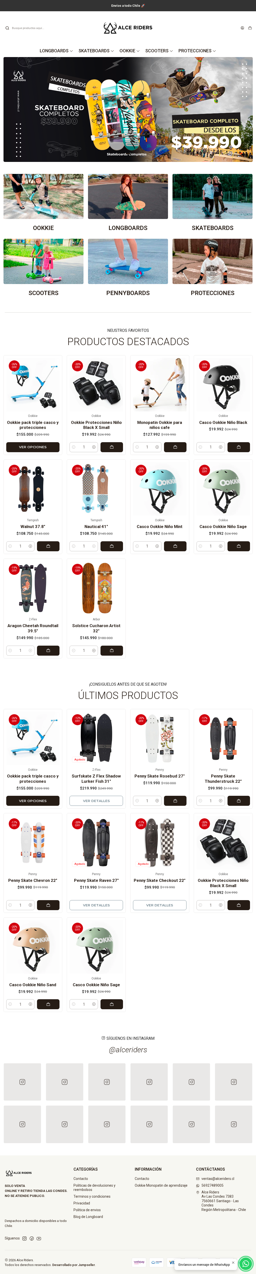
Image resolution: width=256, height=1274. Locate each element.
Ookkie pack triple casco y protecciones (32, 425)
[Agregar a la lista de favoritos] (55, 383)
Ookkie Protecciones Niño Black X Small (96, 425)
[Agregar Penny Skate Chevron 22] (48, 905)
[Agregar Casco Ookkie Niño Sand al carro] (48, 1004)
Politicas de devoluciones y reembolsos (95, 1187)
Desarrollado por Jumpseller (73, 1265)
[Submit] (7, 28)
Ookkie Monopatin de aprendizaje (161, 1185)
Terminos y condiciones (92, 1196)
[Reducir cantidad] (74, 447)
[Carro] (250, 28)
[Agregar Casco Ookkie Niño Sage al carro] (239, 546)
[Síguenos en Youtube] (38, 1238)
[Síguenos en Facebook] (31, 1238)
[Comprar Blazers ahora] (128, 109)
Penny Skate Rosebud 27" (159, 776)
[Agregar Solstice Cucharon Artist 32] (111, 651)
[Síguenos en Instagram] (24, 1238)
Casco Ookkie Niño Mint (159, 526)
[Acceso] (242, 28)
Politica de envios (87, 1210)
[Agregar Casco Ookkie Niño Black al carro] (239, 447)
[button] (119, 154)
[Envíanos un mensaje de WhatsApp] (246, 1263)
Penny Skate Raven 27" (96, 880)
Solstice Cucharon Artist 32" (96, 628)
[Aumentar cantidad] (94, 447)
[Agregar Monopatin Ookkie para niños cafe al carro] (175, 447)
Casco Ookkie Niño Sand (32, 984)
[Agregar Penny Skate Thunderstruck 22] (239, 801)
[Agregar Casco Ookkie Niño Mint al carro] (175, 546)
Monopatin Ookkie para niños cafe (159, 425)
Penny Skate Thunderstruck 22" (223, 779)
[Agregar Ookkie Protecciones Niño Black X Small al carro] (111, 447)
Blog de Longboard (88, 1217)
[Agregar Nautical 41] (111, 546)
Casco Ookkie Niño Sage (223, 526)
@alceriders (128, 1049)
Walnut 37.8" (32, 526)
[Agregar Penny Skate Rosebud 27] (175, 801)
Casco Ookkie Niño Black (223, 422)
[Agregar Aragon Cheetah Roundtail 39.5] (48, 651)
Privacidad (82, 1203)
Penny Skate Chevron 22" (32, 880)
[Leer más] (44, 202)
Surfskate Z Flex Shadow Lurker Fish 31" (96, 779)
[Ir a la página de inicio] (128, 28)
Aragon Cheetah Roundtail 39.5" (33, 628)
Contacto (81, 1179)
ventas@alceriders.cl (218, 1179)
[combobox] (30, 28)
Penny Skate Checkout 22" (160, 880)
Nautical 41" (96, 526)
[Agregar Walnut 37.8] (48, 546)
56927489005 (213, 1185)
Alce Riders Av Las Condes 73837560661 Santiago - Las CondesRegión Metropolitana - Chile (224, 1201)
